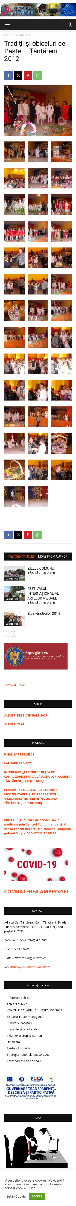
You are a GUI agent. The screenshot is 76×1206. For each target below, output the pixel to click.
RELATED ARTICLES (21, 556)
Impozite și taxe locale (22, 1029)
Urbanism (13, 1042)
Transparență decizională (24, 1061)
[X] (18, 75)
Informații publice (18, 998)
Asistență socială (18, 1048)
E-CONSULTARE (15, 685)
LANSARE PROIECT (17, 763)
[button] (7, 24)
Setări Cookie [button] (16, 1196)
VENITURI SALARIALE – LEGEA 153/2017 (34, 1010)
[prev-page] (7, 634)
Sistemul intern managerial (25, 1017)
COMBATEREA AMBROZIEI (36, 891)
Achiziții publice (17, 1004)
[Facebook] (8, 75)
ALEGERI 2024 (14, 724)
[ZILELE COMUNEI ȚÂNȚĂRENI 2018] (14, 573)
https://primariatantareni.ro (29, 967)
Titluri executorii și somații (24, 1036)
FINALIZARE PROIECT (19, 754)
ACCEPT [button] (36, 1196)
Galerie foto (23, 34)
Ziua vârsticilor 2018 (43, 613)
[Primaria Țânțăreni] (38, 9)
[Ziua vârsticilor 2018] (14, 618)
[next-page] (13, 634)
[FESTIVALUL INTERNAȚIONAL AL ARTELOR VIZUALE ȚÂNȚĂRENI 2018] (14, 593)
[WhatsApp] (37, 75)
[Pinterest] (28, 75)
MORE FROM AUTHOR (53, 556)
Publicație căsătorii (19, 1023)
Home (8, 34)
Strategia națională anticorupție (28, 1055)
